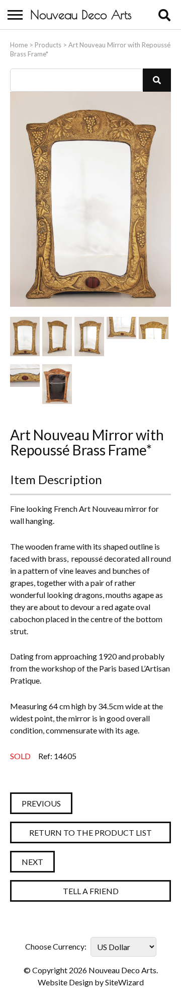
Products (48, 45)
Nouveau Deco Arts (81, 15)
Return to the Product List (90, 832)
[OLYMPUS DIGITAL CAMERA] (25, 337)
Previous (41, 803)
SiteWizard (124, 982)
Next (32, 861)
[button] (157, 80)
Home (19, 45)
